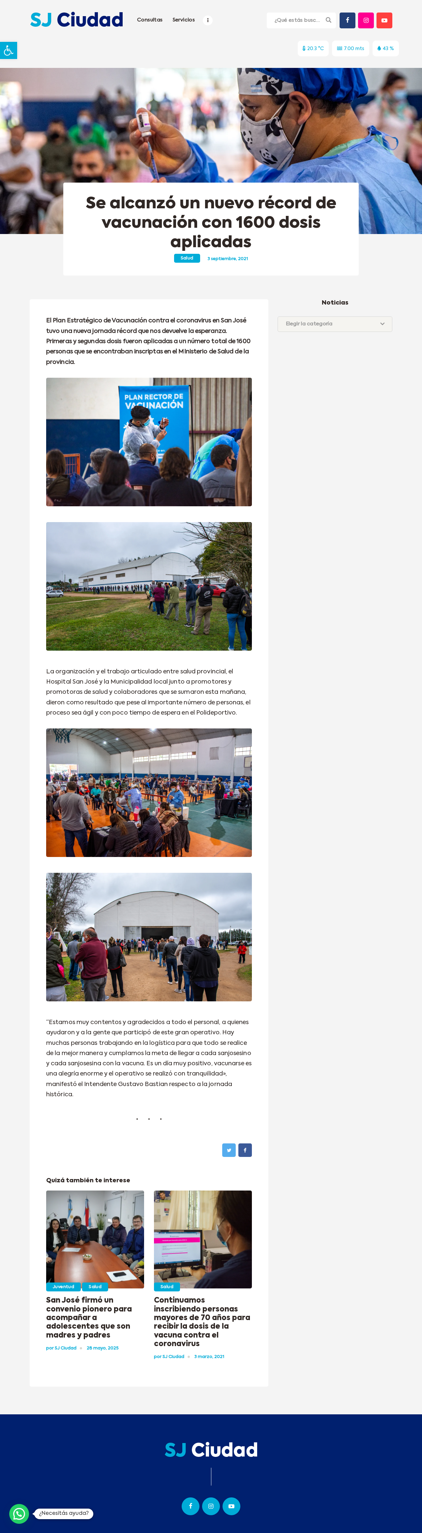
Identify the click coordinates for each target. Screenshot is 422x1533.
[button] (8, 50)
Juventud (63, 1287)
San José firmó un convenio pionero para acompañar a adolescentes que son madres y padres (89, 1318)
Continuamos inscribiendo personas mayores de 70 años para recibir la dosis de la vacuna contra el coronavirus (202, 1322)
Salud (187, 258)
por (61, 1348)
